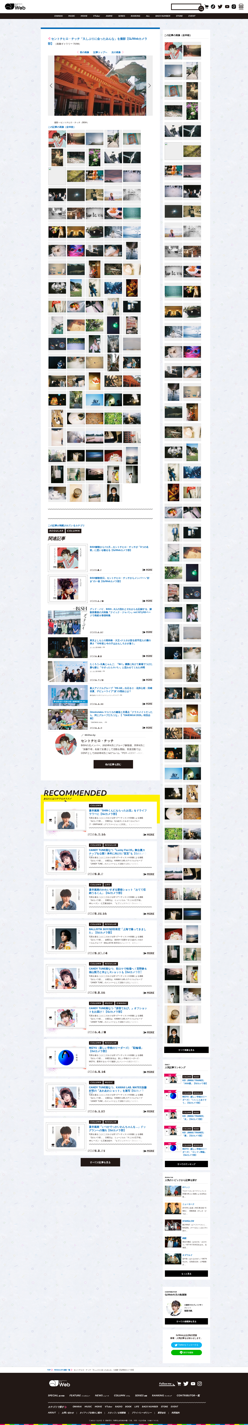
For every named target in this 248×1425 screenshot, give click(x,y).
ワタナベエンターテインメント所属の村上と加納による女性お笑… (194, 1194)
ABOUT (52, 1413)
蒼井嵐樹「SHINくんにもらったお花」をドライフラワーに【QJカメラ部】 (118, 812)
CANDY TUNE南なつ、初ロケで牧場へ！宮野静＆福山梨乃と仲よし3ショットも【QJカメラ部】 (118, 970)
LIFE (136, 1407)
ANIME (109, 16)
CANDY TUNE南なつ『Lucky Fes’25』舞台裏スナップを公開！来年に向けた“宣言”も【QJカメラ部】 (118, 852)
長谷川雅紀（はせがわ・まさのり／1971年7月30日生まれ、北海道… (194, 1244)
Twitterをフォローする (188, 1344)
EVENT (191, 16)
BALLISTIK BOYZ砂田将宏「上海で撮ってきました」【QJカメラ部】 (117, 931)
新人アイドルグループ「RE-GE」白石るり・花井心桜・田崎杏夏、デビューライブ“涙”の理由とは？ (121, 689)
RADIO (118, 1407)
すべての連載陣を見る (186, 1321)
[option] (186, 1308)
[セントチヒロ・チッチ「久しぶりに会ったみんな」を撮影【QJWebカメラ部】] (57, 139)
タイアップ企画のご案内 (91, 1413)
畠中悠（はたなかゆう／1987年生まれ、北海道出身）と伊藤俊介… (194, 1261)
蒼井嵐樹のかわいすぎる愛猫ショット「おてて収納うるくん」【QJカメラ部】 (117, 891)
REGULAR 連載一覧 (62, 1369)
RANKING (135, 16)
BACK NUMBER (162, 16)
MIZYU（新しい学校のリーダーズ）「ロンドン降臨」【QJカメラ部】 (194, 1151)
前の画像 (84, 52)
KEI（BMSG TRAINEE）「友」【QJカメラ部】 (193, 1117)
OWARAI (58, 16)
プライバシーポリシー (142, 1413)
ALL (148, 16)
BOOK (128, 1407)
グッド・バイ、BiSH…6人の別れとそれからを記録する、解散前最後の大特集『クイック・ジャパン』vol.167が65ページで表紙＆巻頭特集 (121, 612)
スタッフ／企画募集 (117, 1413)
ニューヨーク (188, 1204)
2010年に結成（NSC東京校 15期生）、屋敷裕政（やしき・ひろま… (194, 1210)
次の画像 (116, 52)
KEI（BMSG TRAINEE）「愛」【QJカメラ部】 (193, 1134)
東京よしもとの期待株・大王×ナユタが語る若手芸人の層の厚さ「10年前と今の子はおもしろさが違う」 (120, 642)
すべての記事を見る (100, 1162)
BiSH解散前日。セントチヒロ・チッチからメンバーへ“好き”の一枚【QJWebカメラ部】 (119, 579)
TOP (49, 1369)
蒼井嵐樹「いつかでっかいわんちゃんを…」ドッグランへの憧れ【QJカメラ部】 (117, 1128)
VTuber (96, 16)
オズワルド (187, 1254)
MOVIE (84, 16)
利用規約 (176, 1413)
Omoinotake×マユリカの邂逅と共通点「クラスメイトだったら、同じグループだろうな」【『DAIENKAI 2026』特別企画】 (121, 715)
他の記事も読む (113, 764)
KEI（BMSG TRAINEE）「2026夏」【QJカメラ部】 (195, 1082)
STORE (179, 16)
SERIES (121, 16)
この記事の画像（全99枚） (62, 126)
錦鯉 (184, 1238)
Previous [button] (167, 1308)
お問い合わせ (68, 1413)
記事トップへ (100, 52)
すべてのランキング (186, 1164)
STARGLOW (188, 1221)
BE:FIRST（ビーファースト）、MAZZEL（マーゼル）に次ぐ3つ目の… (194, 1227)
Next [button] (203, 1308)
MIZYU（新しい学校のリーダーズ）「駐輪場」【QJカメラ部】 (116, 1049)
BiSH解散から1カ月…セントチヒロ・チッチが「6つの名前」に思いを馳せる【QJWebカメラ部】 (119, 548)
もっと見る (186, 1273)
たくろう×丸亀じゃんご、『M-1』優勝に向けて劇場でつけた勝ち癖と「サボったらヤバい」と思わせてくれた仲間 (121, 666)
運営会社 (162, 1413)
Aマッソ (186, 1187)
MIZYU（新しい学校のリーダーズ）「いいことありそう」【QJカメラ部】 (194, 1099)
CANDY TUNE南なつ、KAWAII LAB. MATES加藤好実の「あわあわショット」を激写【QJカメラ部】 (118, 1089)
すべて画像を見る (186, 1049)
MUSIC (71, 16)
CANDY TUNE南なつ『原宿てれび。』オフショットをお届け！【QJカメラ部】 (118, 1010)
